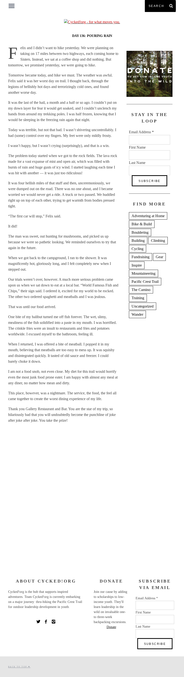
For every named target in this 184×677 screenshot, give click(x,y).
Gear (159, 257)
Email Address (141, 132)
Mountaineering (143, 273)
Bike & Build (142, 224)
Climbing (158, 241)
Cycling (138, 249)
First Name (137, 147)
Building (138, 241)
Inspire (137, 265)
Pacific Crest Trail (145, 282)
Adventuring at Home (148, 216)
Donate (111, 627)
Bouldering (140, 232)
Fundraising (141, 257)
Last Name (137, 163)
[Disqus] (63, 502)
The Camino (141, 290)
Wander (137, 314)
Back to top (18, 667)
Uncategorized (143, 306)
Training (138, 298)
